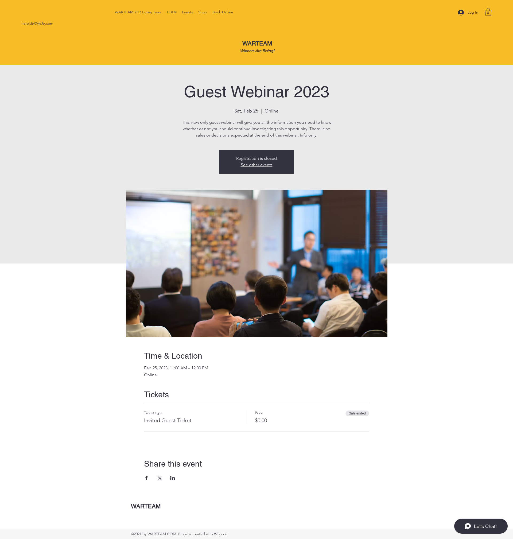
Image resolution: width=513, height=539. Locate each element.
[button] (488, 12)
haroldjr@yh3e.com (37, 23)
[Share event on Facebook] (146, 478)
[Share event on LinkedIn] (172, 478)
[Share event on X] (159, 478)
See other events (257, 164)
